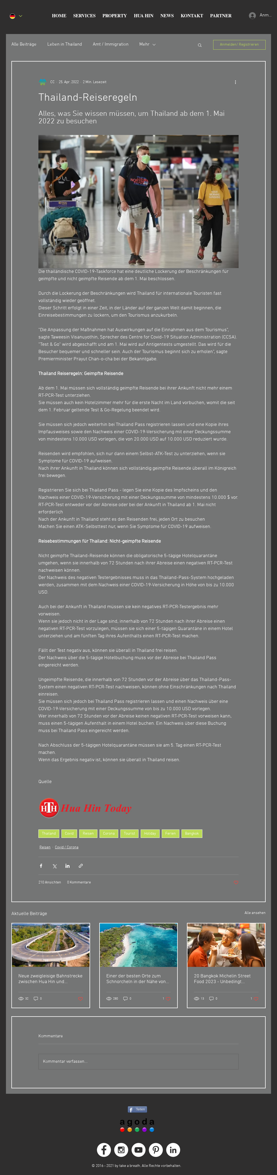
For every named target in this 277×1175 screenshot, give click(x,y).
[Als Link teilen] (80, 865)
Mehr (144, 44)
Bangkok (192, 833)
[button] (84, 15)
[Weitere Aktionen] (235, 82)
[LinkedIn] (173, 1150)
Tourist (129, 833)
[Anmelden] (251, 16)
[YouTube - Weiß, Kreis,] (138, 1150)
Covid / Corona (66, 847)
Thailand (49, 833)
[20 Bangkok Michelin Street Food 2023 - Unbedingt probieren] (226, 945)
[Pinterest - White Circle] (156, 1150)
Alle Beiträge (24, 44)
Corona (109, 833)
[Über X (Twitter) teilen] (54, 865)
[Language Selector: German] (15, 16)
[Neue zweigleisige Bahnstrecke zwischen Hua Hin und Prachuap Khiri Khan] (51, 945)
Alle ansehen (255, 913)
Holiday (150, 833)
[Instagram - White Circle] (121, 1150)
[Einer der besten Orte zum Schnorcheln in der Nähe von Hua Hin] (138, 945)
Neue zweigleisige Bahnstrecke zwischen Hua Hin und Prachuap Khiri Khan (50, 979)
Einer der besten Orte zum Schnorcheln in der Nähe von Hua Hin (136, 979)
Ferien (170, 833)
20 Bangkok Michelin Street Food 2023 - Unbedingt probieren (222, 979)
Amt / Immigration (110, 44)
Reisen (88, 833)
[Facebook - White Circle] (104, 1150)
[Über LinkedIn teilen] (67, 865)
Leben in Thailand (64, 44)
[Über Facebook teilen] (41, 865)
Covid (69, 833)
